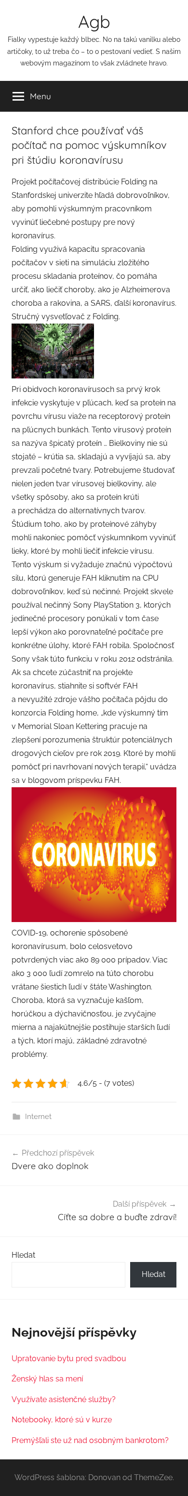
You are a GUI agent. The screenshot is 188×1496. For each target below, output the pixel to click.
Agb (94, 21)
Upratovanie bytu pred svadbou (69, 1358)
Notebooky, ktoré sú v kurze (62, 1419)
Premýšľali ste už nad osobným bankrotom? (90, 1440)
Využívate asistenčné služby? (64, 1399)
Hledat (23, 1255)
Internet (38, 1116)
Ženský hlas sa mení (47, 1378)
